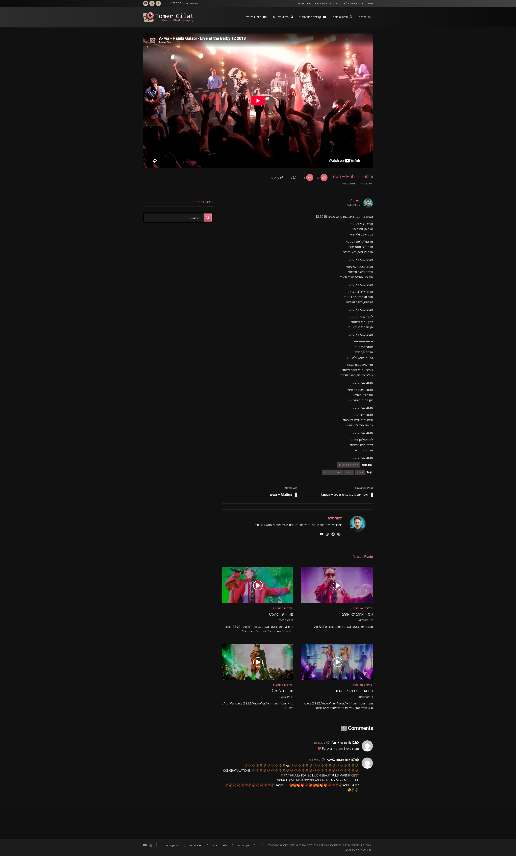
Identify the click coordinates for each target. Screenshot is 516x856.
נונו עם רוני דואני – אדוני (353, 691)
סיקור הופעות (357, 3)
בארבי (348, 472)
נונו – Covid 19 (281, 614)
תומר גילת (355, 200)
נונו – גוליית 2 (282, 691)
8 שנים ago (319, 743)
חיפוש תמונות (321, 3)
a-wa (360, 472)
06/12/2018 (348, 183)
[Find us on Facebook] (158, 3)
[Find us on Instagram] (152, 3)
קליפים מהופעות (341, 3)
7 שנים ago (314, 760)
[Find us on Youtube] (145, 3)
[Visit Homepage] (168, 17)
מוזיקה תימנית (332, 472)
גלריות (370, 3)
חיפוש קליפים (305, 3)
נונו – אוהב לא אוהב (357, 614)
